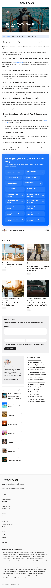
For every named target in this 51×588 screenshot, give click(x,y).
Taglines (3, 518)
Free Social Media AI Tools (7, 524)
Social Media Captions (6, 499)
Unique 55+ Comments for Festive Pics (15, 432)
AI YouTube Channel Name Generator (29, 567)
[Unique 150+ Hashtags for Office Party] (4, 450)
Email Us (3, 531)
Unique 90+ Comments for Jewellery (15, 414)
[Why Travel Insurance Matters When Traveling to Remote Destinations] (38, 252)
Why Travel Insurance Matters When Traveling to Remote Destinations (38, 268)
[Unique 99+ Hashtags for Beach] (4, 405)
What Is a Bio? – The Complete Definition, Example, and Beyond (14, 396)
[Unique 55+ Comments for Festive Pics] (4, 432)
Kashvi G (12, 403)
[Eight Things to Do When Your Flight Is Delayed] (13, 288)
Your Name (7, 337)
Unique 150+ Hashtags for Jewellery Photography (15, 459)
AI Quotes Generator (33, 389)
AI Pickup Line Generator (19, 577)
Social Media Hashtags (6, 506)
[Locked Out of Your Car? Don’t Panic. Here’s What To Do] (38, 288)
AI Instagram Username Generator (23, 562)
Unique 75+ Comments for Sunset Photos (15, 423)
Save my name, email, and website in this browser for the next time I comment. (25, 344)
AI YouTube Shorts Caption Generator (10, 569)
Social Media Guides (6, 508)
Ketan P (11, 421)
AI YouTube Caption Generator (8, 565)
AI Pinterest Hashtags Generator (36, 387)
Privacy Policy (4, 539)
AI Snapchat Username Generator (35, 573)
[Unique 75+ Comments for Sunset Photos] (4, 423)
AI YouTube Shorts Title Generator (24, 571)
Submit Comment (10, 348)
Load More (25, 471)
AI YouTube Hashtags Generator (22, 565)
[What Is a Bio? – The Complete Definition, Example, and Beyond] (4, 395)
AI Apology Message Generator (20, 575)
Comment (7, 326)
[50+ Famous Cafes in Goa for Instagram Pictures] (13, 252)
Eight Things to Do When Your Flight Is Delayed (13, 304)
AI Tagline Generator (33, 394)
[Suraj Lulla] (7, 362)
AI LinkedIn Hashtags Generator (36, 382)
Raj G (11, 393)
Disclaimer (4, 537)
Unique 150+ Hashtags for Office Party (15, 450)
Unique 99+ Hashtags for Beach (15, 405)
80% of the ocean (19, 62)
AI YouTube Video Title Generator (9, 571)
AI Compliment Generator (35, 362)
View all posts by (11, 379)
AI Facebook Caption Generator (36, 365)
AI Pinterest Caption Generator (36, 384)
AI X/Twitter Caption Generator (36, 399)
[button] (2, 2)
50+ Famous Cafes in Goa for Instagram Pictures (12, 266)
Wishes (3, 515)
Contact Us (4, 528)
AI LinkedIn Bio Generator (35, 377)
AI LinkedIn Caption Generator (36, 379)
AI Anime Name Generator (7, 575)
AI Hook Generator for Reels (34, 575)
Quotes (3, 511)
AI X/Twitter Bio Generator (35, 396)
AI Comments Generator (34, 360)
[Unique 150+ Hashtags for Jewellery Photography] (4, 459)
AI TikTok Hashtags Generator (39, 569)
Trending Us (7, 584)
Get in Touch (4, 542)
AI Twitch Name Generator (7, 573)
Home (4, 36)
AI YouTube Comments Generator (39, 562)
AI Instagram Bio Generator (35, 369)
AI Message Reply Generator (38, 571)
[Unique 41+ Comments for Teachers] (4, 441)
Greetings (4, 513)
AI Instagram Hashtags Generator (37, 374)
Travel (8, 36)
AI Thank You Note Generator (20, 573)
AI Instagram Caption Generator (36, 372)
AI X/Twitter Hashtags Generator (36, 401)
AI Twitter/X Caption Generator (37, 556)
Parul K (11, 430)
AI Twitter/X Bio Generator (41, 554)
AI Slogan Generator (33, 391)
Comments (4, 496)
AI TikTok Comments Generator (25, 569)
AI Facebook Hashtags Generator (37, 367)
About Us (3, 526)
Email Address (29, 337)
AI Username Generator (31, 577)
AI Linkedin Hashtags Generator (36, 558)
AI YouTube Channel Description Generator (11, 567)
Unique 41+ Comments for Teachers (15, 441)
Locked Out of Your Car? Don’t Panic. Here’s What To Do (37, 305)
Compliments (4, 501)
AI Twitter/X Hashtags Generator (39, 560)
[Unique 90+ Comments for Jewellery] (4, 414)
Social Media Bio (5, 503)
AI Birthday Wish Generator (7, 577)
